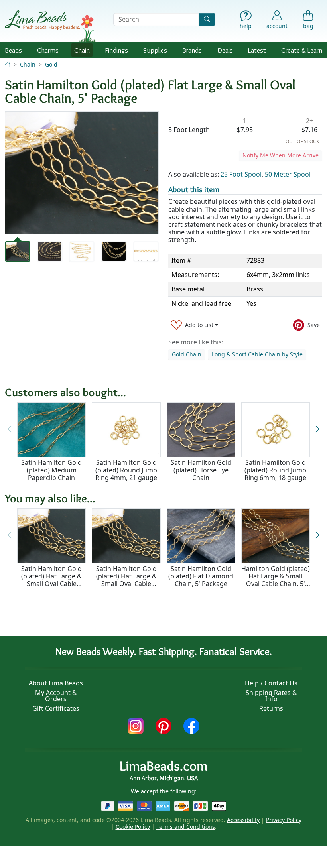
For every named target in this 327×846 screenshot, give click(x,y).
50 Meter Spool (288, 174)
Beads (13, 50)
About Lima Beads (56, 683)
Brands (192, 50)
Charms (48, 50)
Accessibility (243, 820)
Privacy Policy (283, 820)
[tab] (17, 251)
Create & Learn (301, 50)
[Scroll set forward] (317, 429)
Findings (116, 50)
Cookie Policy (133, 826)
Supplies (155, 50)
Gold (51, 64)
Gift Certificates (55, 708)
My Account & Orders (56, 695)
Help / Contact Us (271, 683)
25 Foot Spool (241, 174)
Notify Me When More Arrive (280, 155)
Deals (225, 50)
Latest (257, 50)
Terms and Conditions (185, 826)
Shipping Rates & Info (271, 695)
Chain (82, 50)
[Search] (207, 19)
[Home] (7, 64)
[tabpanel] (81, 173)
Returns (271, 708)
